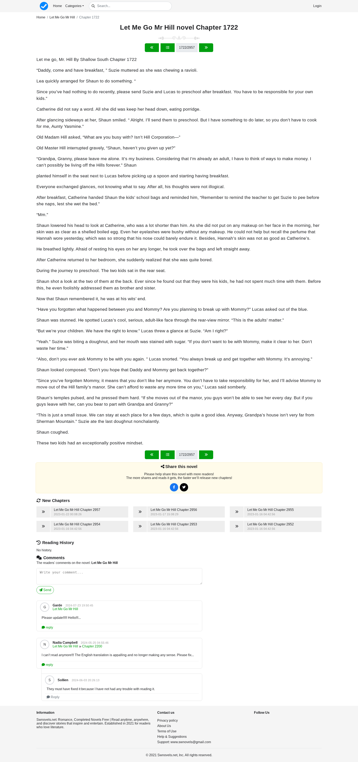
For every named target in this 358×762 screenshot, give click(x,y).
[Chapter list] (168, 47)
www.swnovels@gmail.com (191, 742)
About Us (164, 726)
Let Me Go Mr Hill (62, 17)
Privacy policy (167, 720)
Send (46, 590)
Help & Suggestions (172, 736)
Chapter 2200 (92, 646)
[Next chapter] (206, 47)
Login (317, 6)
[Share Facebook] (174, 487)
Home (57, 6)
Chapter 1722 (89, 17)
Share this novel (181, 466)
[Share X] (184, 487)
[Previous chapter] (152, 47)
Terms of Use (167, 731)
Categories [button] (73, 6)
